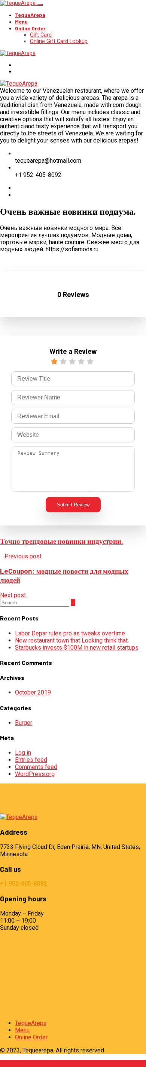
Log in (23, 752)
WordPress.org (35, 774)
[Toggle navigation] (40, 5)
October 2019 (33, 692)
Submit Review (73, 505)
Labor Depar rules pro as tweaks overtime (70, 633)
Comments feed (36, 766)
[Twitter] (17, 195)
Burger (23, 722)
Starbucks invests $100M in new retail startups (77, 647)
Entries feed (31, 759)
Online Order (30, 28)
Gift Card (41, 35)
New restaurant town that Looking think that (71, 640)
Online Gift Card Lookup (59, 41)
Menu (21, 21)
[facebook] (17, 187)
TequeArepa (30, 15)
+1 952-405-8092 (23, 883)
